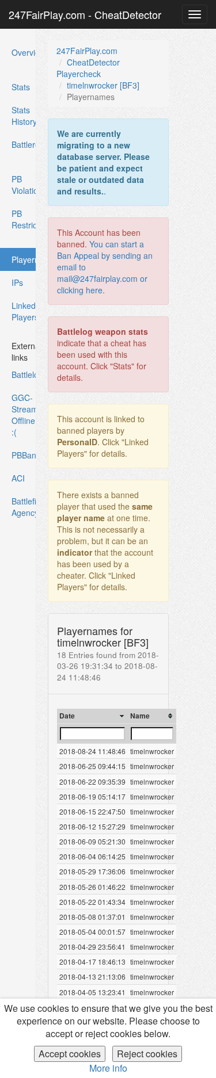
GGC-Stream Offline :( (24, 415)
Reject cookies (147, 1053)
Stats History (24, 115)
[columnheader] (92, 716)
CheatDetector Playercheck (88, 67)
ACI (18, 478)
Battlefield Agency (24, 506)
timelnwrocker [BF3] (103, 85)
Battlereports (24, 144)
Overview (24, 52)
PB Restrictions (24, 219)
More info (108, 1068)
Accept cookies (70, 1053)
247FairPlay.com (87, 50)
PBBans (24, 455)
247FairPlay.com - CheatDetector (85, 14)
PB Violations (24, 184)
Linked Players (24, 311)
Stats (21, 87)
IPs (17, 282)
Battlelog (24, 374)
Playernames (23, 262)
